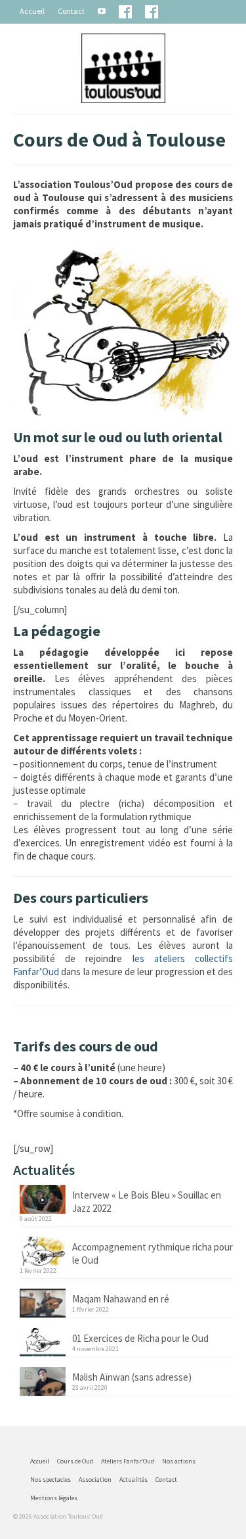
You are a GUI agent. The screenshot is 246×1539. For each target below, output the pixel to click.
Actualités (133, 1479)
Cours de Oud (75, 1461)
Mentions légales (53, 1498)
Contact (71, 11)
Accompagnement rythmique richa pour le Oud (152, 1253)
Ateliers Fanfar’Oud (127, 1461)
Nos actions (178, 1461)
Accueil (32, 11)
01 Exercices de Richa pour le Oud (140, 1338)
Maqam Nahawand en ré (120, 1299)
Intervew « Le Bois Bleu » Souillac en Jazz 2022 (146, 1201)
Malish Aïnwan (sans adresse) (132, 1377)
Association (95, 1479)
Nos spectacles (50, 1479)
